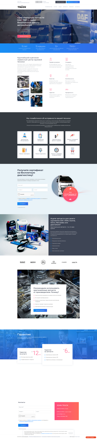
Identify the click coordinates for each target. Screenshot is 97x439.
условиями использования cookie (46, 433)
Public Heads (77, 436)
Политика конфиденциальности (35, 436)
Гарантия (71, 6)
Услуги (55, 6)
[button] (2, 26)
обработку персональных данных (33, 198)
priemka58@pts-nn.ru (61, 414)
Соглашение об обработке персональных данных (51, 436)
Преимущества (48, 6)
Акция (60, 6)
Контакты (77, 6)
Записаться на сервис (73, 2)
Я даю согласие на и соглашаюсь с (32, 199)
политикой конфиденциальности (25, 199)
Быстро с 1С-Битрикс (90, 437)
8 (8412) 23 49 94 (39, 1)
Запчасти (65, 6)
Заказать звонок (60, 2)
